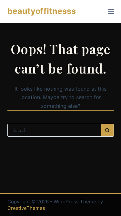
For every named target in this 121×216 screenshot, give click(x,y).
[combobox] (54, 130)
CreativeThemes (26, 208)
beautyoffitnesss (41, 11)
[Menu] (111, 11)
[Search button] (107, 130)
